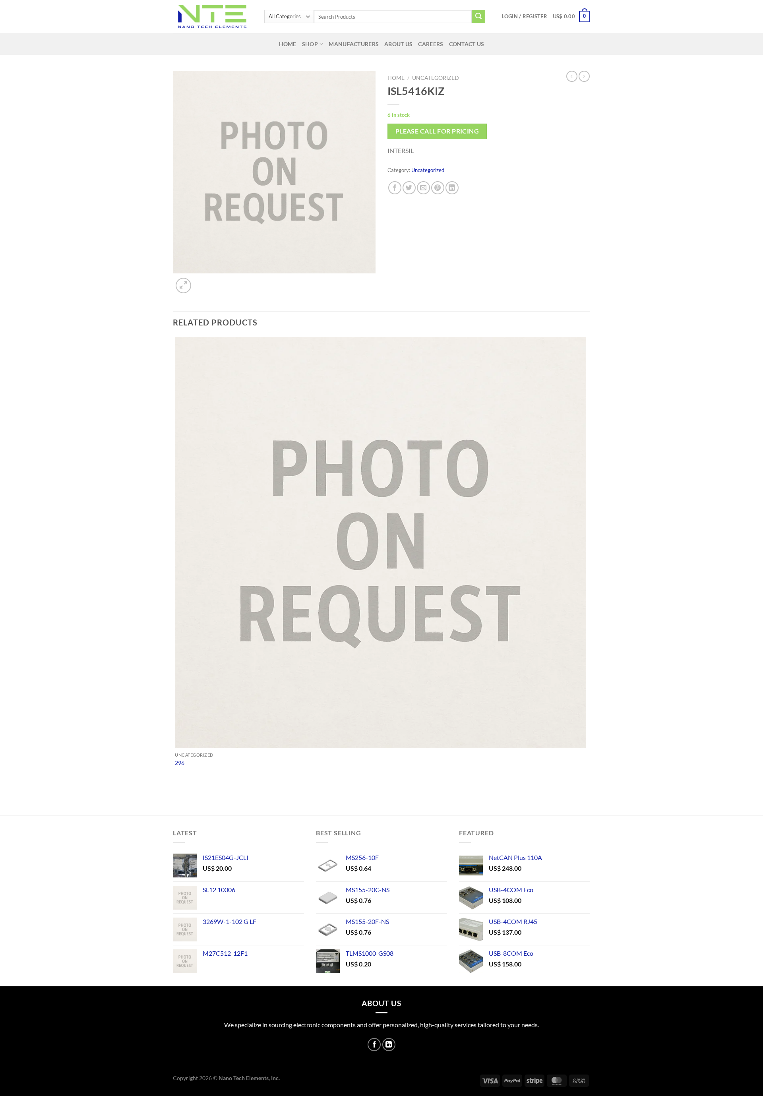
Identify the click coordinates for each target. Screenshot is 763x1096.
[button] (524, 16)
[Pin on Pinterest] (437, 187)
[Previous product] (584, 76)
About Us (398, 44)
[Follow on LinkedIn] (388, 1044)
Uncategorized (435, 78)
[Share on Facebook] (394, 187)
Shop (310, 44)
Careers (430, 44)
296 (179, 762)
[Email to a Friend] (423, 187)
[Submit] (478, 16)
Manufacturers (354, 44)
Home (287, 44)
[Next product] (571, 76)
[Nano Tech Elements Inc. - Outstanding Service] (212, 16)
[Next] (202, 281)
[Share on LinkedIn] (452, 187)
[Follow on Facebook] (374, 1044)
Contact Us (466, 44)
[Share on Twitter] (409, 187)
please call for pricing (437, 131)
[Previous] (176, 801)
